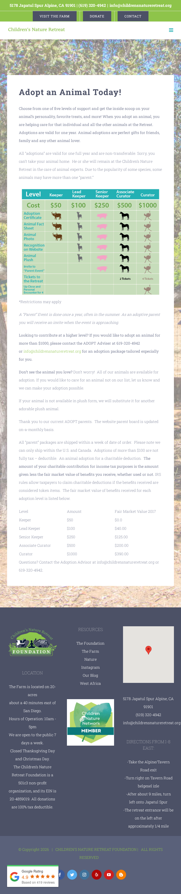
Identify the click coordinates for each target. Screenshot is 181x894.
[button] (148, 650)
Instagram (90, 667)
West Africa (90, 683)
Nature (90, 659)
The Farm (90, 651)
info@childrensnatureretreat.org (141, 5)
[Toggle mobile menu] (171, 30)
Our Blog (90, 675)
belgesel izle (148, 785)
